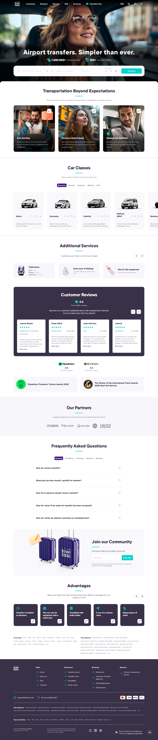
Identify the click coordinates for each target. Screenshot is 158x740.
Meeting (99, 458)
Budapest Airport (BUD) (123, 650)
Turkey (25, 637)
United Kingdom (22, 644)
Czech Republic (67, 641)
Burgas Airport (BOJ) (115, 647)
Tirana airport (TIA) (100, 653)
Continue (131, 71)
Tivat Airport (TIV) (127, 647)
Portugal (34, 641)
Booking (58, 458)
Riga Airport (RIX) (97, 637)
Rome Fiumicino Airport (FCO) (89, 641)
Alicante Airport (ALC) (85, 707)
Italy (34, 637)
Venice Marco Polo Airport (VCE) (107, 710)
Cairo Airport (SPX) (108, 637)
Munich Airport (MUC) (72, 710)
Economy (62, 185)
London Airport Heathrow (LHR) (127, 710)
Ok (150, 732)
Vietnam (53, 641)
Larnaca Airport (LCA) (133, 641)
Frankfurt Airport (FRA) (42, 710)
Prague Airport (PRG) (120, 641)
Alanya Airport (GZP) (31, 707)
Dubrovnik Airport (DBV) (101, 647)
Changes (80, 458)
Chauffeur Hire (96, 4)
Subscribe (127, 558)
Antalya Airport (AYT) (44, 707)
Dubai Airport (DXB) (72, 707)
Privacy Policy (108, 565)
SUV (98, 185)
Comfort (71, 185)
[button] (47, 71)
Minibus (91, 185)
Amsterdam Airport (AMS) (58, 710)
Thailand (58, 637)
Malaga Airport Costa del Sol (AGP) (106, 650)
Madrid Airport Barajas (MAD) (101, 707)
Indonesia (46, 641)
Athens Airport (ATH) (112, 644)
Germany (27, 641)
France (44, 637)
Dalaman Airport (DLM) (126, 644)
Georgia (40, 641)
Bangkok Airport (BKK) (87, 644)
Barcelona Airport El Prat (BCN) (119, 707)
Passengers (108, 68)
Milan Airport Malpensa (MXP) (88, 710)
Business (81, 185)
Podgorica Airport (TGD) (87, 650)
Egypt (72, 637)
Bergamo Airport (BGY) (105, 641)
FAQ (66, 4)
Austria (75, 641)
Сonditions (69, 458)
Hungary (59, 641)
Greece (38, 637)
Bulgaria (21, 641)
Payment (89, 458)
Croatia (16, 641)
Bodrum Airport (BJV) (121, 637)
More (46, 644)
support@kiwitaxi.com (26, 697)
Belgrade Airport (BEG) (87, 653)
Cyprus (64, 637)
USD (122, 4)
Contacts (77, 4)
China (29, 644)
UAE (68, 637)
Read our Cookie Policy (135, 733)
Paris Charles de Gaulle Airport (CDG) (24, 710)
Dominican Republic (38, 644)
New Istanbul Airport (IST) (58, 707)
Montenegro (50, 637)
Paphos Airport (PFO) (87, 647)
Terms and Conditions (26, 729)
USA (15, 644)
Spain (29, 637)
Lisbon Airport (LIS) (100, 644)
